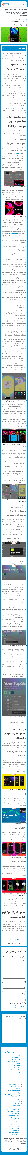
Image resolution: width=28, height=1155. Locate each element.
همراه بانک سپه (15, 1125)
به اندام (18, 1056)
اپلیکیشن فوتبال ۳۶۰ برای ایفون (12, 1094)
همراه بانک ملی (15, 1128)
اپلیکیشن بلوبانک (14, 1119)
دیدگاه (23, 961)
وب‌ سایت (23, 994)
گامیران (18, 1073)
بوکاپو (18, 1100)
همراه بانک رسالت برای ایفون (13, 1090)
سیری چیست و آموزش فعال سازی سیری (16, 1016)
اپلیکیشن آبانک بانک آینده (12, 1110)
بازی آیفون (17, 1081)
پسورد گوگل (17, 1067)
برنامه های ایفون (16, 1083)
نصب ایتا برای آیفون (15, 1054)
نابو (19, 1102)
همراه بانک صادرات (14, 1127)
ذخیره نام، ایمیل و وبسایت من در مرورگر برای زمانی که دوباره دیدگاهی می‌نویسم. (15, 1002)
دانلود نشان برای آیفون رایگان (13, 1061)
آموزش (10, 940)
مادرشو (18, 1063)
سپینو (18, 1071)
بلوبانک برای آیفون (15, 1059)
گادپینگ (18, 1088)
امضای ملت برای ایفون (14, 1098)
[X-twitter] (14, 1149)
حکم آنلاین (17, 1103)
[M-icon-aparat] (10, 1149)
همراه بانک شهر (15, 1117)
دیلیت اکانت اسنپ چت (14, 1069)
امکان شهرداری (15, 1134)
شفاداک (18, 1050)
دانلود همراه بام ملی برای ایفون (12, 1052)
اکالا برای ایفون (16, 1065)
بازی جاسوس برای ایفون (14, 1085)
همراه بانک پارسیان (14, 1115)
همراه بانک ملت (15, 1121)
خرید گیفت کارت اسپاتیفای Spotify (17, 108)
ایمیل (24, 987)
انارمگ (25, 20)
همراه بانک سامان (14, 1123)
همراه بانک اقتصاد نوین (13, 1111)
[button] (3, 48)
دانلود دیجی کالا (16, 1105)
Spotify (18, 154)
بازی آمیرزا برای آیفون (15, 1086)
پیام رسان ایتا (15, 1130)
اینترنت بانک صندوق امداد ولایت (12, 1092)
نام (24, 981)
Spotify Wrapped (14, 234)
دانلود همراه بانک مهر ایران (13, 1058)
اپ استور (18, 1079)
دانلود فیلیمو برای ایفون (14, 1096)
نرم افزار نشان (15, 1113)
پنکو (19, 1075)
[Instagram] (18, 1149)
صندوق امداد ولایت (14, 1132)
